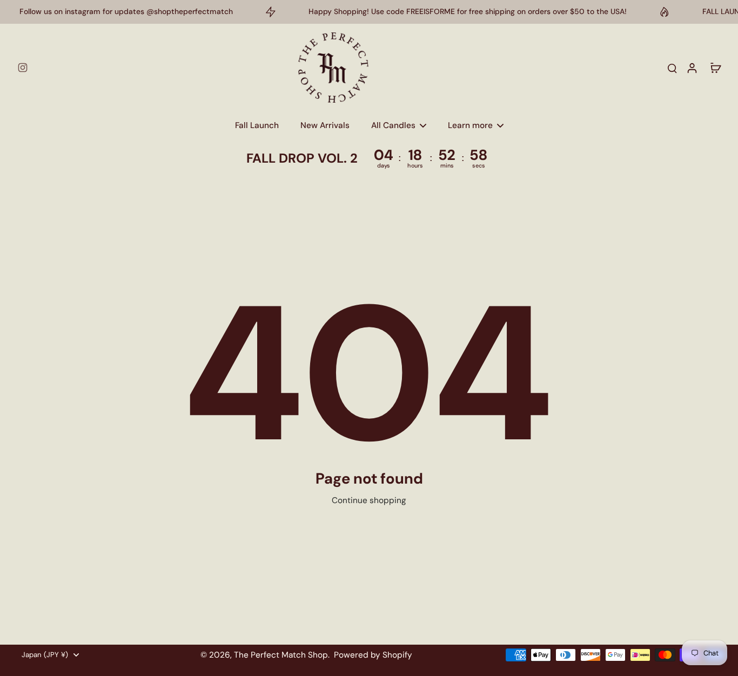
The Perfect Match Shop (281, 655)
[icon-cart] (715, 67)
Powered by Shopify (373, 655)
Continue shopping (369, 500)
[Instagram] (23, 67)
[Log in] (691, 67)
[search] (672, 67)
